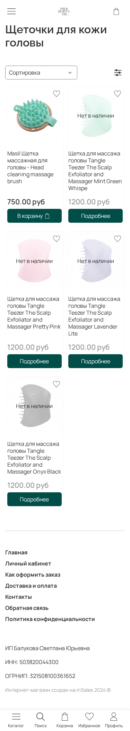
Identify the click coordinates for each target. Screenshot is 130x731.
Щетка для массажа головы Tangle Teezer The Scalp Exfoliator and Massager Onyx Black (34, 457)
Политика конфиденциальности (50, 619)
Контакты (18, 597)
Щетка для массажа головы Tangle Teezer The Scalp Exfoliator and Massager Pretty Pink (34, 312)
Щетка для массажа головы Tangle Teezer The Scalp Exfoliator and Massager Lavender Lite (94, 316)
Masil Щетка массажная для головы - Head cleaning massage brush (30, 167)
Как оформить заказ (32, 574)
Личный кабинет (28, 563)
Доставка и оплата (31, 585)
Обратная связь (27, 608)
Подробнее (95, 216)
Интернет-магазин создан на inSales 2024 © (58, 690)
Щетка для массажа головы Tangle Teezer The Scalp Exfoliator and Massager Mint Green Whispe (95, 171)
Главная (16, 552)
